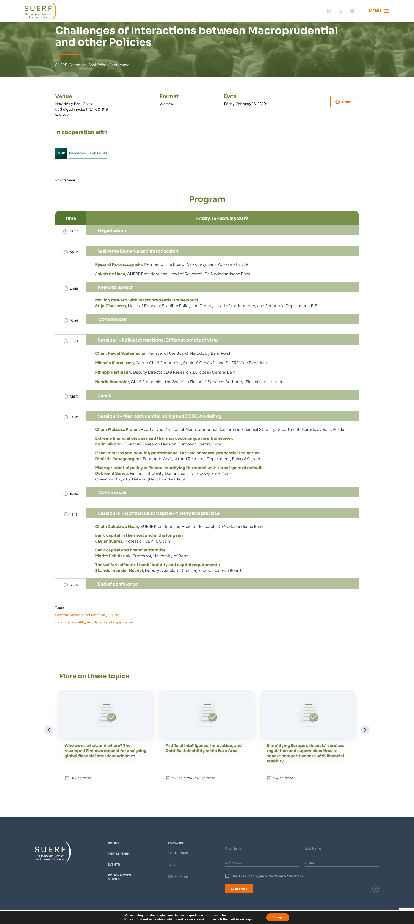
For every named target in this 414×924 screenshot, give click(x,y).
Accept (273, 917)
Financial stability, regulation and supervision (94, 621)
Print (346, 101)
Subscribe (239, 888)
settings (242, 919)
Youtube (181, 876)
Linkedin (181, 852)
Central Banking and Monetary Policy (87, 614)
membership (118, 853)
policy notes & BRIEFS (119, 877)
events (114, 864)
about (113, 843)
